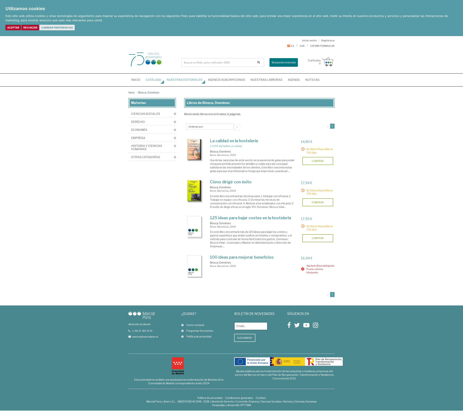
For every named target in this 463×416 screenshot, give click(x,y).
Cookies (261, 397)
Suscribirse (244, 337)
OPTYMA (245, 405)
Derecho (138, 122)
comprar (318, 161)
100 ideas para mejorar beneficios (242, 257)
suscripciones (226, 80)
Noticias (312, 80)
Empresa (138, 138)
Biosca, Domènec (149, 92)
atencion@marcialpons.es (145, 336)
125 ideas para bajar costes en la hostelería (250, 217)
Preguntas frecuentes (199, 330)
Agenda (294, 80)
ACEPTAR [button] (13, 27)
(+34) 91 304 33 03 (142, 331)
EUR (302, 45)
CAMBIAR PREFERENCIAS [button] (57, 27)
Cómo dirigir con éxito (231, 182)
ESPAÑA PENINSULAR (322, 45)
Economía (139, 130)
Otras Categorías (145, 157)
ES (292, 45)
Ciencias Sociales (145, 114)
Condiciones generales (239, 397)
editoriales (184, 80)
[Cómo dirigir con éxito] (194, 190)
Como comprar (195, 324)
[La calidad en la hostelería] (194, 149)
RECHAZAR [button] (30, 27)
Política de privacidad (198, 336)
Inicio (137, 80)
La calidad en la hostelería (234, 140)
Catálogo (153, 80)
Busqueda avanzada (284, 62)
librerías (266, 80)
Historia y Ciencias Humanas (146, 147)
